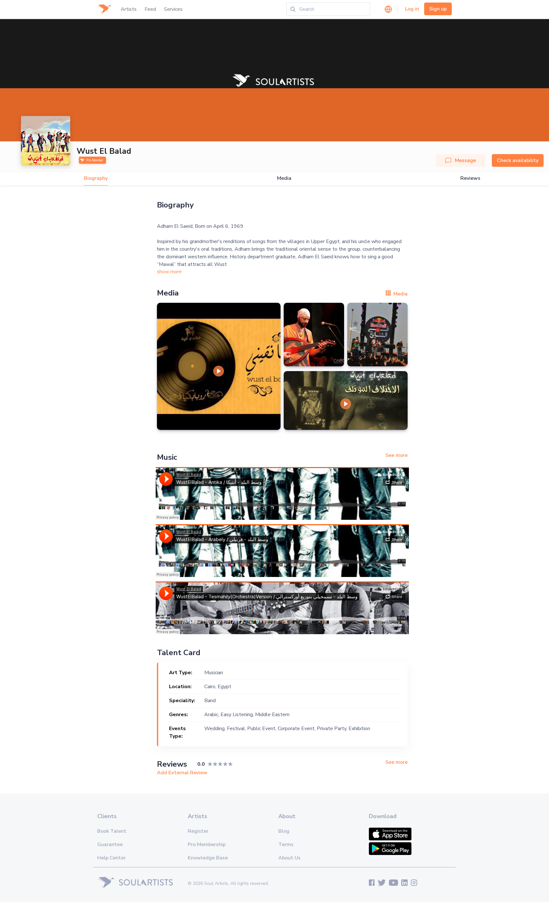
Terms (286, 844)
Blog (283, 831)
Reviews (470, 178)
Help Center (111, 858)
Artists (129, 9)
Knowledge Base (208, 858)
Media (284, 178)
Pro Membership (207, 844)
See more (396, 455)
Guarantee (110, 844)
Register (198, 831)
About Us (289, 858)
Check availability (518, 160)
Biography (96, 178)
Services (173, 9)
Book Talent (111, 831)
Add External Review (182, 773)
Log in (412, 8)
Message (465, 160)
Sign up (438, 8)
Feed (150, 9)
